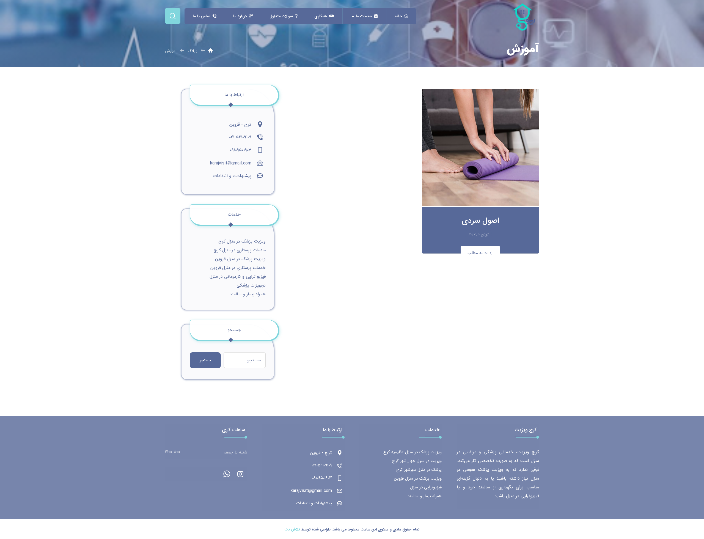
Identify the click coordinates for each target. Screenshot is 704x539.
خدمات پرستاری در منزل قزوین (238, 267)
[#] (240, 474)
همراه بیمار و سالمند (248, 294)
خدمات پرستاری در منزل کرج (240, 250)
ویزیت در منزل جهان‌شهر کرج (417, 461)
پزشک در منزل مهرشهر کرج (419, 469)
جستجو (205, 360)
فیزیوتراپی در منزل (426, 487)
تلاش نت (292, 529)
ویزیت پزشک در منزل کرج (242, 241)
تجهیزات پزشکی (251, 285)
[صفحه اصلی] (210, 51)
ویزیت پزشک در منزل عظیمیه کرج (412, 452)
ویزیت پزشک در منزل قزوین (240, 258)
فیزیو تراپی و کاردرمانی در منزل (238, 276)
